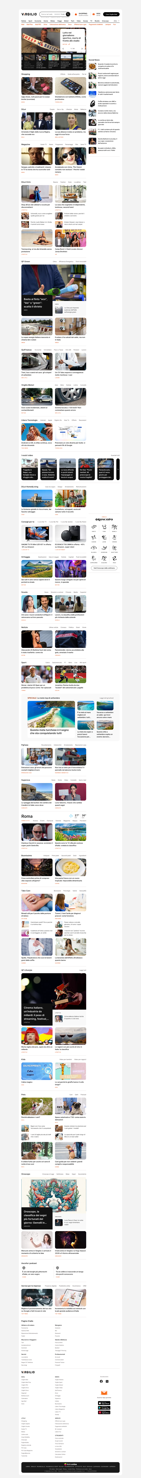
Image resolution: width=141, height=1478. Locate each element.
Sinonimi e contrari (57, 592)
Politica (71, 627)
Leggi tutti (82, 970)
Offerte (62, 74)
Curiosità (83, 385)
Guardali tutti (115, 455)
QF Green (25, 261)
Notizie (23, 21)
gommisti (24, 1348)
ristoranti (57, 1333)
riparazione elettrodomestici (29, 1333)
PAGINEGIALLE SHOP (52, 1466)
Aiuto (22, 1404)
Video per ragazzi (80, 1059)
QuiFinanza (26, 350)
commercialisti (59, 1359)
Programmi (59, 144)
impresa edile (25, 1330)
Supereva (25, 780)
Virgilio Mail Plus (26, 1382)
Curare (23, 963)
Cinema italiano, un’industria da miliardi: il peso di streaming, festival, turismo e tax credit (35, 1013)
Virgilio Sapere (25, 1423)
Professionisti (60, 1354)
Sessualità (82, 891)
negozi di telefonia (27, 1362)
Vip (56, 254)
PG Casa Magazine (27, 1450)
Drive (45, 24)
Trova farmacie (59, 1443)
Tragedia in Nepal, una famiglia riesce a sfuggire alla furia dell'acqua (29, 475)
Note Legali (59, 1469)
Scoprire (57, 963)
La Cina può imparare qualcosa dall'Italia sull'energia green (71, 310)
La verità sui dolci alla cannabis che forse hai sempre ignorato (109, 122)
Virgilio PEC (24, 1385)
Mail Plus (30, 24)
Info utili (24, 377)
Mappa (75, 821)
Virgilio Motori (27, 385)
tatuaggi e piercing (60, 1350)
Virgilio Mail (24, 1379)
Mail (22, 24)
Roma (27, 816)
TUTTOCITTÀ (78, 1466)
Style (70, 182)
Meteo (52, 21)
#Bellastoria (59, 137)
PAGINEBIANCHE (69, 1466)
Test (84, 182)
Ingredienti (82, 855)
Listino (75, 385)
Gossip (85, 21)
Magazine (25, 144)
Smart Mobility (25, 1437)
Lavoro (84, 350)
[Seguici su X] (107, 1381)
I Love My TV (42, 522)
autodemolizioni (26, 1345)
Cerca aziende (59, 1438)
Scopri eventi (59, 1441)
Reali (23, 137)
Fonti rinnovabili (81, 261)
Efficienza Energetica (66, 261)
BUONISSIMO (105, 1466)
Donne (46, 21)
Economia (38, 21)
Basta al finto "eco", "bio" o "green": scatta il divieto (35, 303)
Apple (50, 420)
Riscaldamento (46, 745)
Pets (23, 1094)
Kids (23, 1059)
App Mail (23, 1401)
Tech (72, 21)
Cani (70, 1094)
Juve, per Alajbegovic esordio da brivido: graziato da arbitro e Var (72, 38)
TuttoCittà (24, 1456)
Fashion (63, 182)
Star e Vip (60, 109)
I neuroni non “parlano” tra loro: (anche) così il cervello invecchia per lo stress (75, 933)
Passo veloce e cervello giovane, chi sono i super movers (72, 924)
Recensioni (82, 420)
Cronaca (63, 627)
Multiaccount (25, 1395)
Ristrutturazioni (81, 487)
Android (43, 420)
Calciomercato (57, 662)
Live (75, 662)
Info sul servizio (45, 17)
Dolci (74, 855)
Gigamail (23, 1393)
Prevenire (58, 918)
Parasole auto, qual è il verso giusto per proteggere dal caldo (105, 475)
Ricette (97, 21)
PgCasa (24, 745)
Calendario (24, 1398)
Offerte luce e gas (80, 24)
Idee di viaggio (54, 557)
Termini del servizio (55, 17)
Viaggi (59, 21)
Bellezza (83, 109)
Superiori (83, 592)
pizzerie (57, 1336)
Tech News (24, 448)
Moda (23, 102)
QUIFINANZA (96, 1466)
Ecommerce (77, 1286)
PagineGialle (25, 1442)
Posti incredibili (81, 557)
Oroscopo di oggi (48, 1174)
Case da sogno (50, 487)
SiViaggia (25, 557)
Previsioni (83, 821)
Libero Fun (58, 1432)
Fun (114, 24)
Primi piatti (55, 855)
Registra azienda (26, 1445)
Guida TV (43, 144)
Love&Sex (77, 182)
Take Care (25, 891)
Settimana (59, 1174)
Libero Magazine (60, 1409)
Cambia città (25, 820)
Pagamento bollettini (96, 24)
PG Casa (23, 1448)
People (52, 109)
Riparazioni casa (80, 745)
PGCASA (61, 1466)
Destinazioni (42, 557)
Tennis (23, 690)
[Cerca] (68, 14)
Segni (74, 1174)
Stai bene (24, 918)
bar (56, 1330)
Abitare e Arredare (27, 1325)
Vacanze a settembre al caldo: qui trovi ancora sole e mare (105, 714)
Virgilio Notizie (59, 1379)
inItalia (57, 1401)
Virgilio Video (59, 1387)
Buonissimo (26, 855)
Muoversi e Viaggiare (28, 1340)
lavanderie (24, 1357)
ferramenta (24, 1328)
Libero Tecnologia (29, 420)
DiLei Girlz (26, 182)
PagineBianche (25, 1453)
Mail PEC (38, 24)
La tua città (58, 1446)
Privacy (65, 1469)
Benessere (57, 891)
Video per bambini (65, 1059)
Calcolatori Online (60, 1454)
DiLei (23, 109)
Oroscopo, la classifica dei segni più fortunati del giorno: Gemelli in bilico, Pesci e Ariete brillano (36, 1217)
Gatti (76, 1094)
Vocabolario (58, 1449)
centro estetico (59, 1345)
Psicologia (66, 891)
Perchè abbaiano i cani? (30, 1117)
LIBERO (28, 1466)
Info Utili (68, 350)
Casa (22, 514)
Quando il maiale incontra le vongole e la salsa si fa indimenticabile (108, 66)
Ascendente (82, 1174)
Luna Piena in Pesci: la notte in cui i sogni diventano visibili (73, 1222)
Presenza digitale (51, 1286)
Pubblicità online (64, 1286)
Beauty (55, 182)
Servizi (23, 1354)
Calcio (65, 44)
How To (66, 420)
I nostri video (27, 455)
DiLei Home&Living (29, 487)
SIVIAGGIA (89, 1466)
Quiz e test (82, 780)
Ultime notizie (53, 627)
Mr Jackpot (58, 1429)
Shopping (24, 1421)
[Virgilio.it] (29, 14)
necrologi (24, 1365)
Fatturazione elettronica (58, 24)
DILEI (84, 1466)
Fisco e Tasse (58, 350)
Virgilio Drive (25, 1387)
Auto (56, 385)
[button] (82, 48)
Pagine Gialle (27, 1321)
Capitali (71, 557)
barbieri (57, 1348)
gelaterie (57, 1328)
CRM (84, 1286)
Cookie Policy (71, 1469)
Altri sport (83, 662)
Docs (70, 24)
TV (91, 21)
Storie (84, 627)
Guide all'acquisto (74, 74)
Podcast (83, 1094)
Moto (62, 385)
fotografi (57, 1365)
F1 (65, 662)
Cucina (57, 883)
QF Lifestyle (26, 970)
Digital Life (58, 420)
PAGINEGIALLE (41, 1466)
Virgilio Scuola (25, 1426)
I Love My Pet (53, 522)
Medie (76, 592)
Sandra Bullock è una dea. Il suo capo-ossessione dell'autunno (107, 141)
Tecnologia (58, 102)
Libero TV (58, 1412)
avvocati (57, 1357)
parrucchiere (58, 1342)
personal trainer (59, 1362)
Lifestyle (69, 109)
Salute (75, 891)
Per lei (84, 74)
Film (76, 144)
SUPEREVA (112, 1466)
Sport (30, 21)
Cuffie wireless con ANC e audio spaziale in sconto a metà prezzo (107, 103)
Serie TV (83, 144)
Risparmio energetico (61, 772)
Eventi (42, 821)
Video (79, 21)
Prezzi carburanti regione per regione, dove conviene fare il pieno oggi (108, 76)
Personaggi (69, 144)
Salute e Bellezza (61, 1340)
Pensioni (76, 350)
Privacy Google (65, 17)
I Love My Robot (80, 522)
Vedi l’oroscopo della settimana (104, 568)
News (51, 144)
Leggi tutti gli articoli (106, 698)
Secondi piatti (66, 855)
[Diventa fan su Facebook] (101, 1381)
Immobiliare (48, 350)
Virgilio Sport (58, 1382)
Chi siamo (52, 1469)
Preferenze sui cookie (82, 1469)
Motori (66, 21)
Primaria (68, 592)
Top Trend (24, 1313)
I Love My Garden (67, 522)
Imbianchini (57, 745)
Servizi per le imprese (31, 1286)
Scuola (24, 592)
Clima (55, 261)
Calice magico (26, 1082)
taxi (22, 1342)
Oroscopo (105, 21)
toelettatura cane (26, 1359)
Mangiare (58, 1325)
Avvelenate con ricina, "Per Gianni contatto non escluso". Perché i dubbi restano (70, 169)
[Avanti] (118, 469)
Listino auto (24, 1434)
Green (25, 310)
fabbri (23, 1336)
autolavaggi (24, 1350)
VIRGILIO (33, 1466)
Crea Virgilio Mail (111, 14)
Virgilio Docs (25, 1390)
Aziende (58, 821)
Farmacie (50, 821)
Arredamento (69, 487)
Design (60, 487)
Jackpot (108, 24)
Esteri (78, 627)
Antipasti (46, 855)
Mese (67, 1174)
